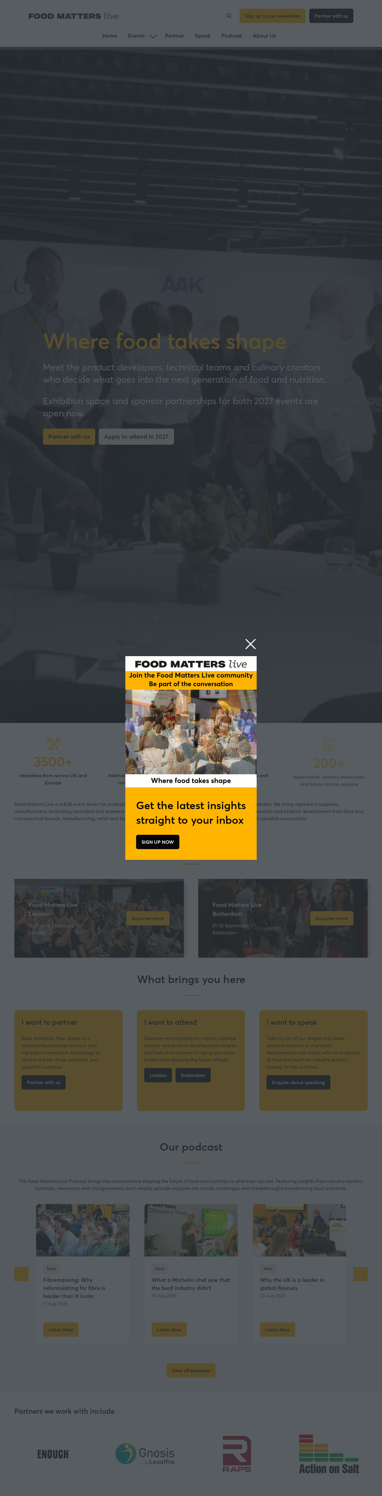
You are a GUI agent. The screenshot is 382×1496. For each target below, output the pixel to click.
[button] (250, 644)
